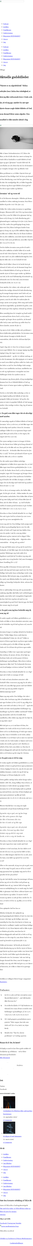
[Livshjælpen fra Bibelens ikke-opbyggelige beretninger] (9, 1108)
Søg (4, 42)
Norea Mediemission (7, 1234)
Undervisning (8, 33)
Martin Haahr (21, 1070)
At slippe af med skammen (12, 1136)
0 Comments (7, 1120)
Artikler (6, 27)
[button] (2, 70)
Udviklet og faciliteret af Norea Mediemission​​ (16, 1238)
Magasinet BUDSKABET (11, 36)
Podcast (6, 24)
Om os (5, 39)
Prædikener (7, 30)
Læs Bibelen (7, 1163)
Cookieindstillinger (16, 1243)
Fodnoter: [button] (5, 990)
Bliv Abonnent (5, 1058)
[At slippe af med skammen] (9, 1133)
